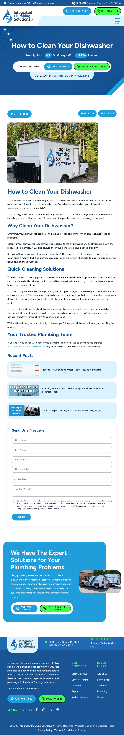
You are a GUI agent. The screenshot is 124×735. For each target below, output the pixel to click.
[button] (117, 21)
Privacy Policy (39, 509)
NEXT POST (107, 113)
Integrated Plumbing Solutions (26, 346)
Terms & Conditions (53, 509)
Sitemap (82, 730)
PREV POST (87, 113)
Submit (21, 517)
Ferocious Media (105, 725)
